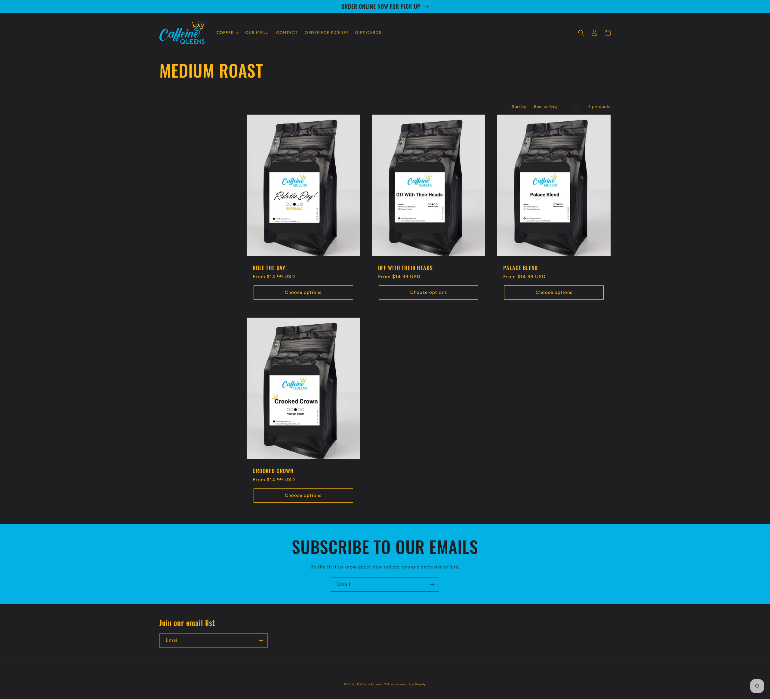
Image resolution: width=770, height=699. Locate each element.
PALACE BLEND (520, 267)
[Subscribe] (432, 584)
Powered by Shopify (411, 684)
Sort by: (520, 106)
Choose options (303, 292)
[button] (227, 32)
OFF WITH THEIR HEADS (405, 267)
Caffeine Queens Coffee (375, 684)
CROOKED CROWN (273, 470)
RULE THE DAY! (270, 267)
